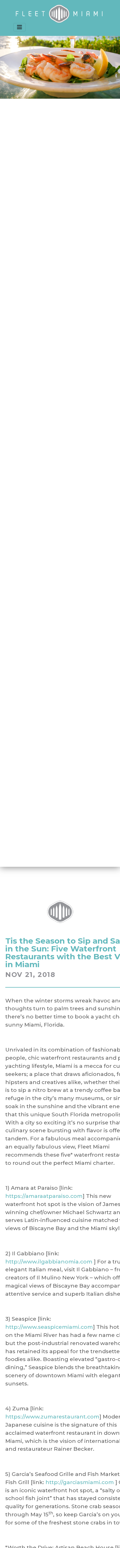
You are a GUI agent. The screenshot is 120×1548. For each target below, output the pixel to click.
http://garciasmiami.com (79, 1482)
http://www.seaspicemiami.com (49, 1326)
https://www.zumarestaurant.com (52, 1416)
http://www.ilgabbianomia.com (48, 1261)
